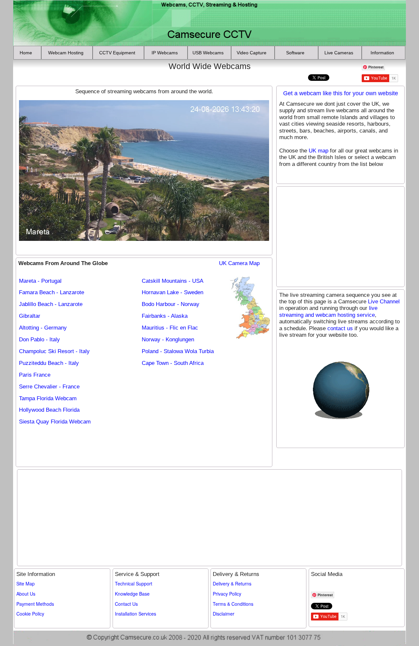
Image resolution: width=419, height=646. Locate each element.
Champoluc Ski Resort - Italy (54, 351)
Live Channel (384, 301)
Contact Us (126, 604)
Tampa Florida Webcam (48, 398)
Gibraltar (29, 316)
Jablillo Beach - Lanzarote (50, 304)
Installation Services (135, 613)
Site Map (25, 583)
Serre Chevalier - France (49, 387)
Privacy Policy (227, 593)
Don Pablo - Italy (39, 339)
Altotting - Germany (43, 328)
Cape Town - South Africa (173, 363)
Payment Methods (35, 604)
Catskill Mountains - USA (172, 281)
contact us (340, 328)
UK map (318, 151)
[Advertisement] (53, 71)
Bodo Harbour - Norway (170, 304)
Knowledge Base (132, 593)
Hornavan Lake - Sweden (172, 292)
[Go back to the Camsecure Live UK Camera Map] (250, 308)
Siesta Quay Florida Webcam (55, 422)
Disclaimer (223, 613)
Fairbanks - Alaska (165, 316)
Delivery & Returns (232, 583)
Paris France (34, 375)
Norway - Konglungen (168, 339)
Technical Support (133, 583)
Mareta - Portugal (40, 281)
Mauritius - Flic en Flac (170, 328)
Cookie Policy (30, 613)
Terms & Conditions (233, 604)
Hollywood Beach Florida (49, 410)
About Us (25, 593)
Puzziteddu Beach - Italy (49, 363)
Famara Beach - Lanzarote (51, 292)
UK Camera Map (239, 263)
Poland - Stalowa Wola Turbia (178, 351)
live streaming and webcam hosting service (328, 311)
